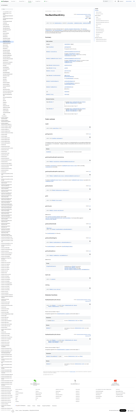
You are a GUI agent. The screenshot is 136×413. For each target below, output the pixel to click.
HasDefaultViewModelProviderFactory (90, 23)
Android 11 (77, 401)
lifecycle (74, 266)
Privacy (37, 398)
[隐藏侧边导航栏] (13, 411)
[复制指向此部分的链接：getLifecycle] (53, 206)
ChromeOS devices (59, 394)
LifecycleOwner (70, 23)
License (20, 410)
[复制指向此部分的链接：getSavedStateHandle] (57, 224)
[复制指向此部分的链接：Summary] (52, 37)
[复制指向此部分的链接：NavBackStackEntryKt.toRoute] (62, 299)
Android (17, 391)
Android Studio (129, 1)
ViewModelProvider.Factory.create (72, 54)
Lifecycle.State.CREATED (51, 219)
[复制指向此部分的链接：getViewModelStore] (56, 251)
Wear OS (57, 392)
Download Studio (99, 396)
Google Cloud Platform (46, 405)
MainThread (67, 75)
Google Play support (119, 394)
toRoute (83, 101)
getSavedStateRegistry (69, 81)
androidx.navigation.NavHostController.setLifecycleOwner (58, 218)
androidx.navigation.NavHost (54, 216)
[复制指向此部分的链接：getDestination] (54, 186)
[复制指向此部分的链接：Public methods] (56, 119)
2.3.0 (90, 223)
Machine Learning (39, 392)
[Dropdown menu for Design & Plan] (25, 1)
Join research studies (119, 396)
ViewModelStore (49, 30)
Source (17, 396)
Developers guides (99, 392)
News (16, 398)
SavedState (51, 47)
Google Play (37, 1)
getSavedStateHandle (68, 76)
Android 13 (77, 398)
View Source (87, 15)
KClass (71, 110)
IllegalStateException (51, 266)
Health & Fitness (38, 394)
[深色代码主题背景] (90, 22)
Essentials (13, 1)
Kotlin (86, 18)
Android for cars (58, 396)
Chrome (33, 405)
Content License (72, 371)
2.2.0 (90, 17)
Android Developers (48, 11)
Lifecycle (85, 29)
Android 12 (77, 399)
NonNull (48, 51)
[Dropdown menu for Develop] (32, 1)
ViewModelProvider (68, 62)
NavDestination (56, 65)
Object (69, 44)
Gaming (37, 391)
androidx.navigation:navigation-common (84, 14)
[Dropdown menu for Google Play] (41, 1)
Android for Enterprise (19, 392)
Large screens (58, 391)
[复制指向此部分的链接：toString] (50, 285)
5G (36, 399)
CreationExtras (54, 51)
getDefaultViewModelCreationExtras (72, 51)
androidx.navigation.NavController (72, 29)
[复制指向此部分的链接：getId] (49, 196)
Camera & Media (38, 396)
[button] (7, 116)
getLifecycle (67, 70)
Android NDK (98, 398)
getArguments (67, 47)
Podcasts (17, 401)
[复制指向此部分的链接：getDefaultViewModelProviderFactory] (65, 171)
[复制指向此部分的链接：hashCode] (51, 275)
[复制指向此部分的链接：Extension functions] (58, 295)
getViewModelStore (68, 86)
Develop (29, 1)
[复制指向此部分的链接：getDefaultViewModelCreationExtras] (65, 157)
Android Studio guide (99, 391)
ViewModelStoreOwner (78, 23)
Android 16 (78, 392)
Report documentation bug (120, 392)
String (54, 68)
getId (66, 68)
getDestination (68, 65)
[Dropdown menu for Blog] (48, 1)
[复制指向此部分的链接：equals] (50, 124)
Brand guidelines (26, 410)
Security (17, 394)
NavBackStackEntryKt (77, 101)
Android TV (58, 398)
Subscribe (123, 410)
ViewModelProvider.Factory (56, 58)
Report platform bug (119, 391)
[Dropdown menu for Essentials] (16, 1)
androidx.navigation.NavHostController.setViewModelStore (77, 269)
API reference (4, 5)
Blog (46, 1)
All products (54, 405)
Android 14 (78, 396)
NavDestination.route (73, 320)
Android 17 (77, 391)
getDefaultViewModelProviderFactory (72, 58)
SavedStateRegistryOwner (70, 84)
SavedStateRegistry (59, 30)
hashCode (66, 91)
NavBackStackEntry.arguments (63, 313)
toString (66, 94)
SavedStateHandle (56, 75)
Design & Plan (21, 1)
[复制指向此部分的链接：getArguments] (54, 134)
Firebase (38, 405)
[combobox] (108, 1)
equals (66, 44)
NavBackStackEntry (58, 23)
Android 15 (77, 394)
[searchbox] (7, 9)
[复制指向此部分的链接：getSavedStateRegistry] (58, 238)
